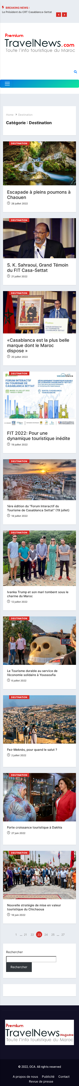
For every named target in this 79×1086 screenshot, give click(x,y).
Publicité (48, 1077)
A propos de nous (25, 1077)
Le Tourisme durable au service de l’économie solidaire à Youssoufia (32, 673)
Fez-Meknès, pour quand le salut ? (32, 750)
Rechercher (14, 952)
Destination (25, 114)
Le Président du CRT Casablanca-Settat (27, 12)
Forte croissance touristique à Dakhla (34, 827)
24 (46, 934)
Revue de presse (41, 1081)
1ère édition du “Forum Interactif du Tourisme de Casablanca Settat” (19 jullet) (38, 508)
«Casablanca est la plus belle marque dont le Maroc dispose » (38, 345)
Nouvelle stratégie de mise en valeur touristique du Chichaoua (34, 907)
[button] (58, 14)
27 (63, 934)
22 (32, 934)
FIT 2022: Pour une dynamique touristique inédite (38, 435)
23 (39, 934)
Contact (63, 1077)
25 (53, 934)
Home (10, 114)
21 (25, 934)
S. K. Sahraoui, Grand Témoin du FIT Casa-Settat (37, 267)
